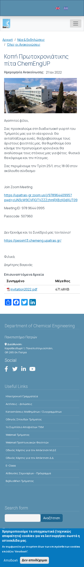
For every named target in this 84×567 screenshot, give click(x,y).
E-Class (11, 465)
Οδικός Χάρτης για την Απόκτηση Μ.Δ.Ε (31, 450)
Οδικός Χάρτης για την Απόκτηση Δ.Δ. (30, 458)
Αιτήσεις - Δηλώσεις (19, 404)
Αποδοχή (11, 560)
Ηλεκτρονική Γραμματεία (22, 396)
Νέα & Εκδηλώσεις (31, 39)
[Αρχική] (8, 23)
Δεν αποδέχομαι (34, 560)
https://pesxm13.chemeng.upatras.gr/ (32, 240)
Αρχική (7, 39)
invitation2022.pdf (24, 289)
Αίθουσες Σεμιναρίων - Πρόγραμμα (28, 473)
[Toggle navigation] (75, 23)
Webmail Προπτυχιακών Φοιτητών (27, 442)
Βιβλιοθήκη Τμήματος (20, 481)
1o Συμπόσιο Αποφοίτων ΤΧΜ (25, 427)
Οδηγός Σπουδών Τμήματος (24, 419)
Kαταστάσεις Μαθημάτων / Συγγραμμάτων (34, 411)
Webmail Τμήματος (18, 435)
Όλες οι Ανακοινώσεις (23, 44)
